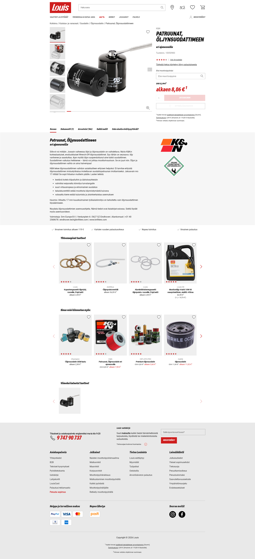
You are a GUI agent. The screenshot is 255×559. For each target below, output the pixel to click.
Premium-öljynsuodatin (145, 362)
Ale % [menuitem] (101, 17)
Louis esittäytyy (136, 458)
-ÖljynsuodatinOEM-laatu (75, 362)
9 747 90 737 (69, 438)
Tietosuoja (174, 466)
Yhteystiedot (55, 458)
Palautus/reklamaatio (60, 488)
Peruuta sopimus (58, 492)
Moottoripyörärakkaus (100, 475)
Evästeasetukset (177, 488)
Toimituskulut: (161, 118)
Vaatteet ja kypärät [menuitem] (59, 17)
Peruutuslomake (177, 475)
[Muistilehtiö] (192, 7)
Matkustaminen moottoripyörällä (105, 479)
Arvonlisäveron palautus (140, 475)
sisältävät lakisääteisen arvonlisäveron (181, 115)
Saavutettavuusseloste (180, 479)
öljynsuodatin (180, 362)
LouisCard (54, 483)
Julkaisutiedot (176, 458)
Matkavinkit (95, 462)
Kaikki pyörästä (97, 483)
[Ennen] (150, 69)
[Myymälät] (172, 7)
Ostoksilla (134, 471)
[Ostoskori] (202, 7)
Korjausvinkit (96, 471)
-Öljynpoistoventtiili (110, 290)
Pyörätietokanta (57, 471)
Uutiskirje (54, 475)
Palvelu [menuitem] (136, 17)
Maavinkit (94, 466)
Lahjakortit (55, 479)
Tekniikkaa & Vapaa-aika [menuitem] (83, 17)
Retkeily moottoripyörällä (101, 492)
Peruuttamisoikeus (178, 471)
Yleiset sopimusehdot (179, 462)
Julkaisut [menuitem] (123, 17)
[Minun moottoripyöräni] (182, 7)
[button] (162, 7)
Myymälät (134, 462)
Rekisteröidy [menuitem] (199, 17)
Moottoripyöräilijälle (99, 488)
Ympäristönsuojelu (178, 483)
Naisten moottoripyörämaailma (104, 458)
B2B (52, 462)
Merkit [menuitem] (112, 17)
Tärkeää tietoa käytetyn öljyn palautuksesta (176, 64)
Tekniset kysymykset (59, 466)
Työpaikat (134, 466)
